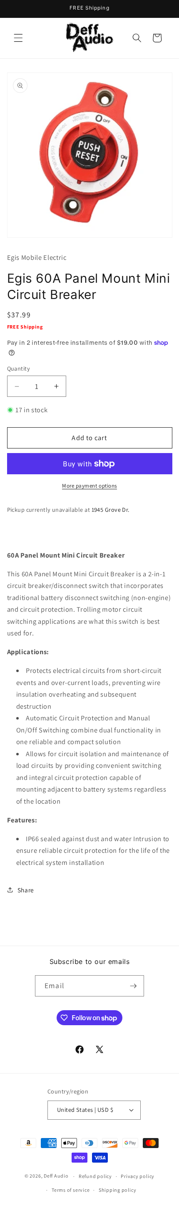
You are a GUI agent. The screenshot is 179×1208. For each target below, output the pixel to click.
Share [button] (25, 890)
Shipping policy (118, 1190)
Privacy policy (137, 1176)
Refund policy (95, 1176)
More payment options (89, 485)
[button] (18, 38)
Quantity (18, 368)
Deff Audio (56, 1176)
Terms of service (71, 1190)
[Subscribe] (133, 986)
